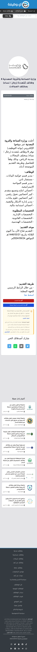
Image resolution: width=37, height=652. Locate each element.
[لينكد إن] (18, 649)
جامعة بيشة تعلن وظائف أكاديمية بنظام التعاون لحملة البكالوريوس (15, 487)
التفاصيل (7, 332)
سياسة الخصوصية (18, 613)
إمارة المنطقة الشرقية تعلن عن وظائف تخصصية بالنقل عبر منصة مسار (14, 460)
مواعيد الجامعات (18, 572)
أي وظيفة (20, 639)
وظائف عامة (18, 568)
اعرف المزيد (26, 318)
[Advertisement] (18, 36)
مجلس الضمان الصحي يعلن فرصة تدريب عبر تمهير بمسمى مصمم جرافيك (15, 474)
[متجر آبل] (15, 649)
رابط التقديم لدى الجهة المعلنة (18, 305)
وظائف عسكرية (18, 555)
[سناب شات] (18, 644)
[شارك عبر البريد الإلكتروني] (21, 346)
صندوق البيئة (20, 451)
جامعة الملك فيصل (18, 425)
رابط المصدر (17, 300)
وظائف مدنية (30, 95)
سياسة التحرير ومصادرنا (18, 580)
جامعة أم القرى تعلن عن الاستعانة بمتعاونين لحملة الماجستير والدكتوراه (16, 407)
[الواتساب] (26, 649)
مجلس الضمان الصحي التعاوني (17, 478)
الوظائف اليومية (18, 589)
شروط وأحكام (18, 610)
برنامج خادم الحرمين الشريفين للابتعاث (17, 505)
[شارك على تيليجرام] (9, 346)
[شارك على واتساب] (15, 346)
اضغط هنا (29, 295)
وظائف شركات (18, 559)
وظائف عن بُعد (18, 563)
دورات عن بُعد (18, 576)
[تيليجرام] (22, 649)
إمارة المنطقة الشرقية (18, 465)
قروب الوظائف (18, 597)
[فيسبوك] (22, 644)
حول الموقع (18, 602)
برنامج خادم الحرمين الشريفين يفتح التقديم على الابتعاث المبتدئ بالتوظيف (15, 500)
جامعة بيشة (20, 491)
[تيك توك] (26, 644)
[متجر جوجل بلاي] (11, 649)
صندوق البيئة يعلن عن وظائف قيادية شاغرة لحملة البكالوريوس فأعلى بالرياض (14, 447)
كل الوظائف (18, 585)
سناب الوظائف (18, 593)
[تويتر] (15, 644)
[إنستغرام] (11, 644)
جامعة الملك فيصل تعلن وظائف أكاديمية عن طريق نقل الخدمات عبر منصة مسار (14, 420)
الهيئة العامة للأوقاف (18, 438)
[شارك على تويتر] (27, 346)
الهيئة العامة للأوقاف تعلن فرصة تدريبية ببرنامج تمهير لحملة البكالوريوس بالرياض (14, 434)
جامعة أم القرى (20, 411)
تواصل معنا (18, 606)
